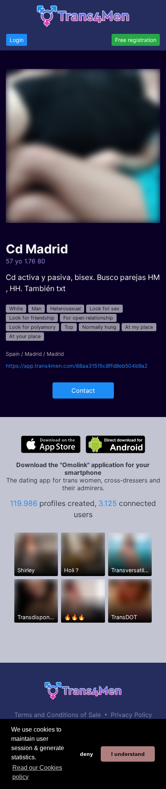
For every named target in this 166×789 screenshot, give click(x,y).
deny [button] (86, 754)
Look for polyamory (32, 327)
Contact (83, 390)
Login (17, 40)
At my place (139, 327)
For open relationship (88, 318)
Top (68, 327)
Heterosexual (65, 309)
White (16, 309)
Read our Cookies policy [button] (37, 772)
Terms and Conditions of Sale (57, 715)
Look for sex (104, 309)
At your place (25, 336)
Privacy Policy (131, 715)
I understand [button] (128, 754)
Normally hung (99, 327)
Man (36, 309)
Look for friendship (31, 318)
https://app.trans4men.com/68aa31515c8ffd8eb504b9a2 (76, 366)
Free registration (135, 40)
